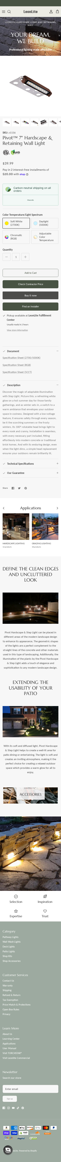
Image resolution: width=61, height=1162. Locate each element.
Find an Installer (30, 306)
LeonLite (14, 1150)
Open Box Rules (11, 1009)
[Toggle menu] (3, 11)
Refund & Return (11, 995)
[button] (28, 799)
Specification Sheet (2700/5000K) (21, 357)
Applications (9, 1043)
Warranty (8, 985)
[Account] (50, 11)
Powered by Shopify (28, 1150)
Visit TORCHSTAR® (12, 1053)
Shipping (7, 990)
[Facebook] (4, 1108)
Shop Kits (7, 956)
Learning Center (11, 1038)
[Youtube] (13, 1108)
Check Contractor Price (30, 284)
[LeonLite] (30, 11)
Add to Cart (31, 272)
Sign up (10, 1099)
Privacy (6, 1014)
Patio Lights (9, 951)
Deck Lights (9, 946)
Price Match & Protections (16, 1004)
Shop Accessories (11, 960)
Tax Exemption (10, 999)
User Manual (9, 1048)
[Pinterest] (22, 1108)
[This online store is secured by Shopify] (23, 1133)
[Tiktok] (18, 1108)
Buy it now (31, 295)
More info (30, 200)
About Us (7, 1034)
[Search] (10, 11)
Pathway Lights (10, 937)
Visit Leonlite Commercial (16, 1057)
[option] (30, 86)
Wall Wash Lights (11, 941)
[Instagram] (8, 1108)
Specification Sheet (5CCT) (17, 372)
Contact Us (8, 980)
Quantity (8, 249)
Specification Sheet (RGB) (17, 365)
